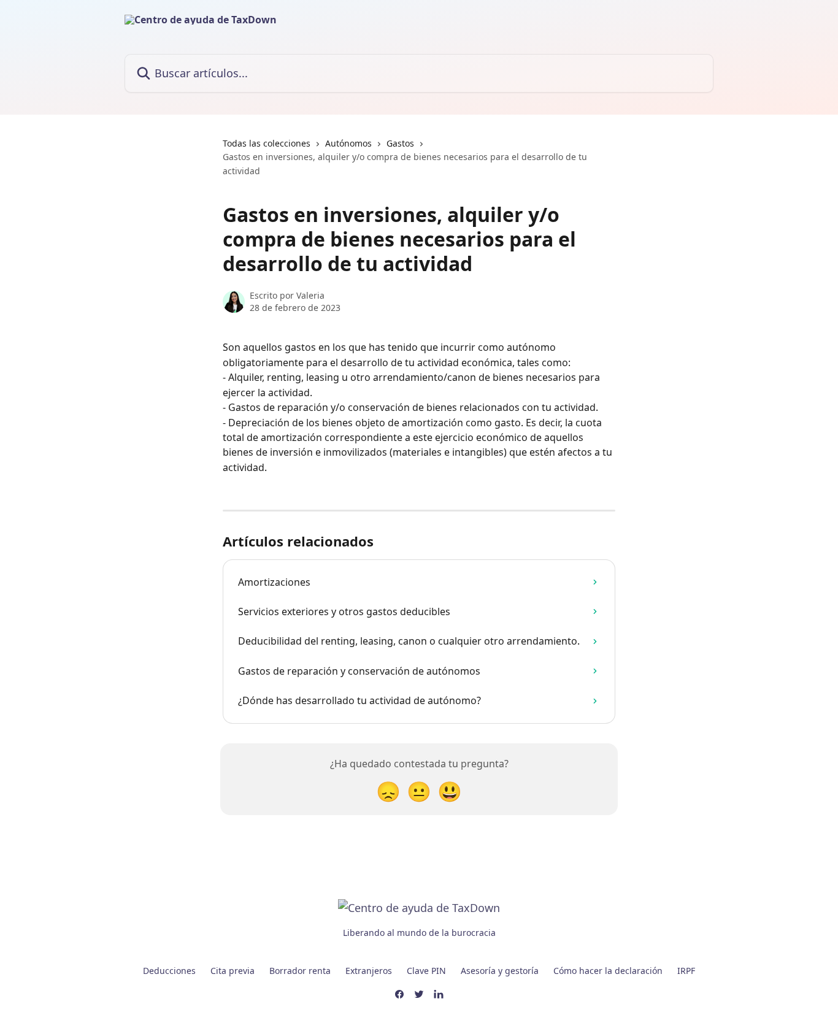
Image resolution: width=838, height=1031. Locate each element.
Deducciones (169, 970)
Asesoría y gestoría (500, 970)
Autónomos (348, 143)
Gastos (400, 143)
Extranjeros (368, 970)
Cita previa (232, 970)
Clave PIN (426, 970)
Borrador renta (300, 970)
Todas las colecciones (266, 143)
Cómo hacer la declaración (608, 970)
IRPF (686, 970)
